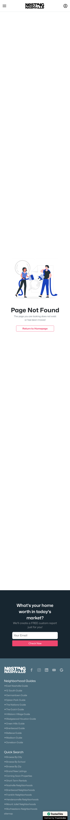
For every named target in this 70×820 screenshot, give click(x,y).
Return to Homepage (35, 328)
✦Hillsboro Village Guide (17, 714)
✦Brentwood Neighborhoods (19, 790)
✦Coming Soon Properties (18, 776)
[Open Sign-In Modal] (65, 6)
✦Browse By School (14, 761)
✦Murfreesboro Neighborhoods (20, 809)
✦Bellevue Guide (13, 733)
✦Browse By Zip (12, 766)
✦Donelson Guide (13, 742)
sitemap (8, 813)
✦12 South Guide (13, 690)
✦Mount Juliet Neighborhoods (20, 804)
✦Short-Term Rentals (15, 780)
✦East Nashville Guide (16, 685)
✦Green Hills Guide (14, 723)
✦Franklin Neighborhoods (18, 794)
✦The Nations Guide (15, 704)
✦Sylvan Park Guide (14, 700)
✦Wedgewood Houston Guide (20, 718)
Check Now (35, 643)
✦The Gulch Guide (14, 709)
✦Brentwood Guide (14, 728)
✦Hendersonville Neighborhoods (21, 799)
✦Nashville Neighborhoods (18, 785)
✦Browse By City (13, 757)
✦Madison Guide (13, 737)
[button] (4, 6)
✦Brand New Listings (15, 771)
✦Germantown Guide (15, 695)
